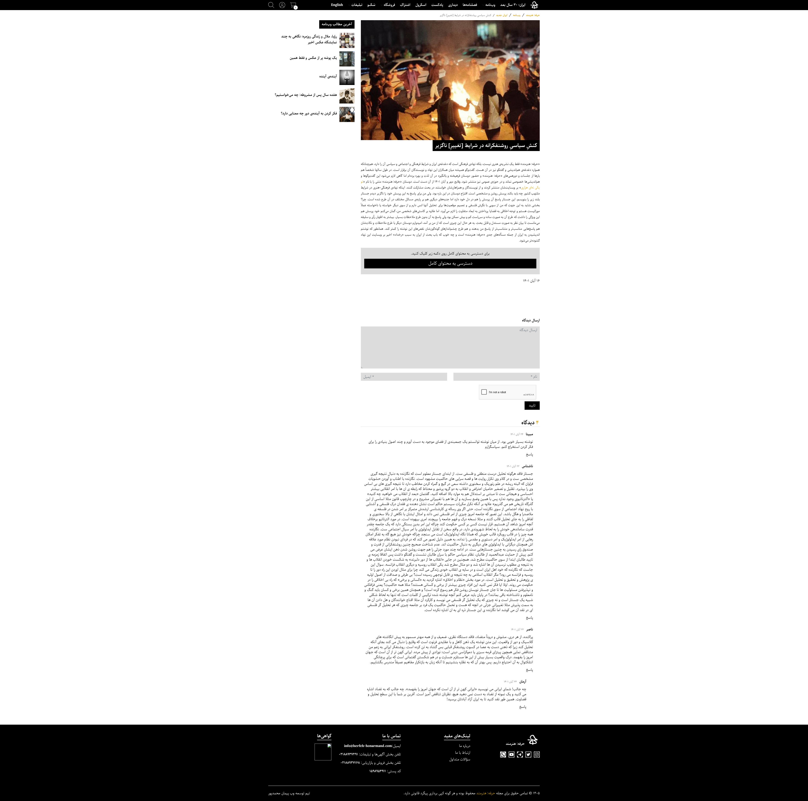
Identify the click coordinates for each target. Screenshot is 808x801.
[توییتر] (528, 754)
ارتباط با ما (462, 753)
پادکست (437, 5)
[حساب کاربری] (282, 5)
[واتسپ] (503, 754)
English (337, 5)
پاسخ (529, 454)
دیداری (453, 5)
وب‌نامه (516, 15)
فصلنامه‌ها (470, 5)
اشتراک (405, 5)
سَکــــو (371, 5)
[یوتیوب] (511, 754)
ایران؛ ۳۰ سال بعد (512, 5)
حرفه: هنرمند (533, 15)
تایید (532, 405)
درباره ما (464, 746)
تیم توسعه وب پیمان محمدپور (289, 793)
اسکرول (420, 5)
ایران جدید (501, 15)
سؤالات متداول (459, 759)
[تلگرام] (520, 754)
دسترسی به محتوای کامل (450, 263)
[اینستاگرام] (537, 754)
